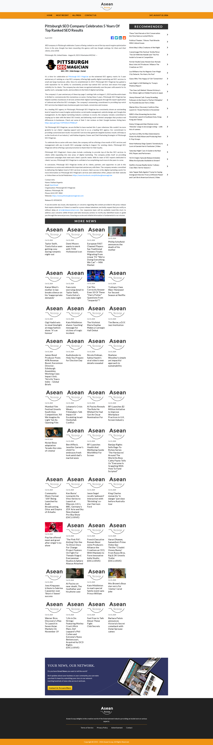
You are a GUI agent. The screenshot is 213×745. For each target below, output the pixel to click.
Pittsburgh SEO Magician (78, 76)
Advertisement (117, 728)
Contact (129, 728)
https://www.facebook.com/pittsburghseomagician (92, 175)
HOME (49, 15)
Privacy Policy (102, 728)
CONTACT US (90, 15)
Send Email (54, 185)
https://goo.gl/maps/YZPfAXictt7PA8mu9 (61, 123)
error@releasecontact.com (69, 210)
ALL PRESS (76, 15)
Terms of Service (87, 728)
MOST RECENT (62, 15)
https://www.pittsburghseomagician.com (68, 196)
